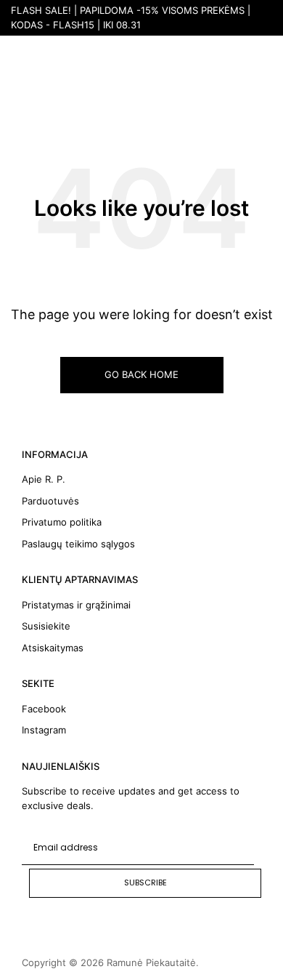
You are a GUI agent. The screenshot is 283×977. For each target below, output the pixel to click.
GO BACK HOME (141, 374)
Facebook (44, 709)
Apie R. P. (43, 479)
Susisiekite (46, 626)
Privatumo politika (62, 522)
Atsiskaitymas (52, 648)
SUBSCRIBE (145, 882)
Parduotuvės (50, 501)
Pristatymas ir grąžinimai (76, 605)
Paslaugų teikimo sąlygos (78, 544)
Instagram (44, 730)
